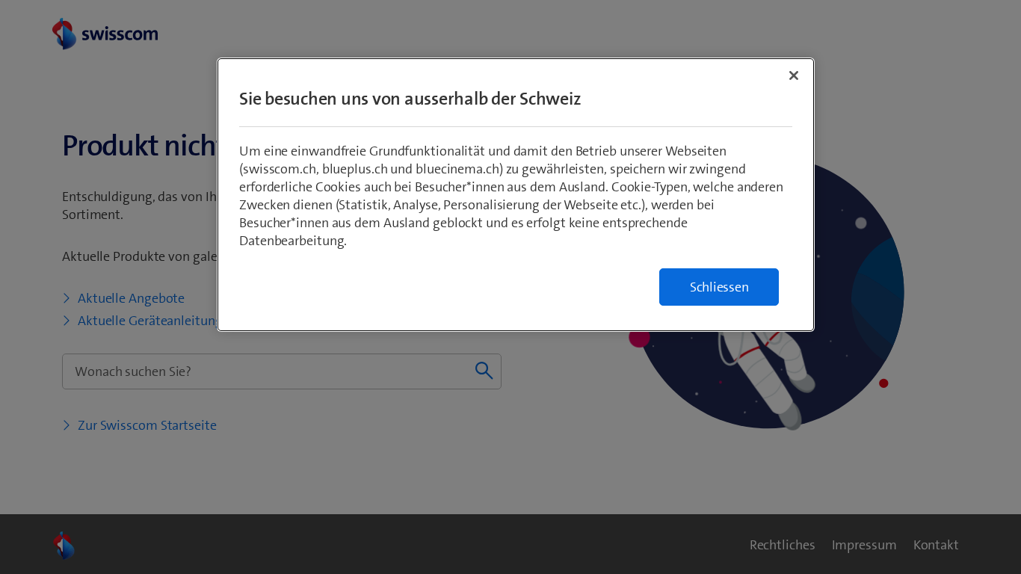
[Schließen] (793, 75)
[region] (516, 195)
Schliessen (719, 287)
